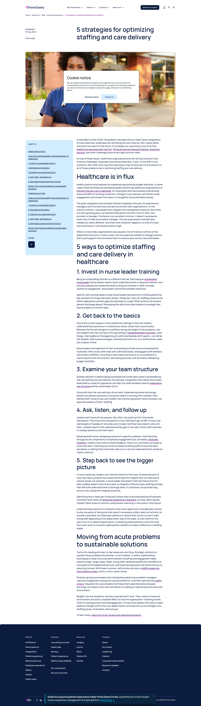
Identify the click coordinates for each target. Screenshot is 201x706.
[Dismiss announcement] (153, 696)
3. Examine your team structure (42, 172)
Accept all (109, 97)
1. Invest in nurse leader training (42, 163)
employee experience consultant (119, 499)
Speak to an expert (150, 7)
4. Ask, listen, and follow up (40, 177)
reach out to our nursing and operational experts (116, 615)
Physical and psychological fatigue (131, 149)
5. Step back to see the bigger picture (44, 181)
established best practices (141, 332)
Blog (43, 15)
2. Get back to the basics (38, 167)
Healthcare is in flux (36, 151)
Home (27, 15)
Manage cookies (92, 97)
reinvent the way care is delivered (94, 190)
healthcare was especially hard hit (94, 149)
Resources (36, 15)
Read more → (108, 699)
